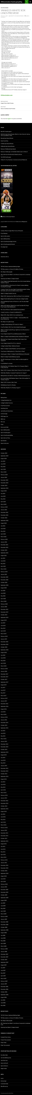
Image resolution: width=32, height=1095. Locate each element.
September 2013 (4, 776)
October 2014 (4, 749)
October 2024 (4, 453)
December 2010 (4, 865)
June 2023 (3, 496)
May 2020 (3, 596)
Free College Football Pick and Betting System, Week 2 (13, 333)
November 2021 (4, 547)
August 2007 (4, 965)
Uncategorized (4, 7)
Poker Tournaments (5, 1045)
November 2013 (4, 771)
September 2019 (4, 617)
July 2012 (3, 814)
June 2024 (3, 464)
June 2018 (3, 657)
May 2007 (3, 973)
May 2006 (3, 1005)
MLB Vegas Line (4, 416)
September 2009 (4, 897)
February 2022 (4, 539)
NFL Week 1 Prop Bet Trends (7, 321)
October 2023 (4, 485)
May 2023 (3, 499)
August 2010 (4, 876)
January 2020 (4, 606)
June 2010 (3, 878)
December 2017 (4, 674)
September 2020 (4, 585)
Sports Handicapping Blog (7, 435)
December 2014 (4, 744)
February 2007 (4, 981)
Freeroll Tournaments (6, 1039)
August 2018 (4, 652)
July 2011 (3, 846)
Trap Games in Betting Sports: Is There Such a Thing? (13, 351)
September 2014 (4, 752)
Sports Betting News (5, 238)
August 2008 (4, 932)
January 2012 (4, 830)
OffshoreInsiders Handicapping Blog (11, 2)
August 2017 (4, 684)
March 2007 (3, 978)
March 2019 (3, 633)
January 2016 (4, 719)
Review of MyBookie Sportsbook (8, 149)
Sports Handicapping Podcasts (8, 244)
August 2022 (4, 523)
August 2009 (4, 900)
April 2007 (3, 975)
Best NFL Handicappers (6, 131)
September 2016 (4, 706)
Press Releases (4, 233)
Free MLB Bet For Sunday (6, 363)
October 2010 (4, 870)
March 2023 (3, 504)
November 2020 (4, 579)
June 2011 (3, 849)
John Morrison (4, 1060)
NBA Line (3, 419)
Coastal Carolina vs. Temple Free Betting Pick (11, 312)
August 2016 (4, 709)
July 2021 (3, 558)
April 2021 (3, 566)
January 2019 (4, 639)
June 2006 (3, 1002)
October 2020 (4, 582)
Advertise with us (5, 256)
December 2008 (4, 922)
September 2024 (4, 455)
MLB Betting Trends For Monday (8, 385)
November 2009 (4, 892)
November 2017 (4, 676)
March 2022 (3, 536)
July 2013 (3, 781)
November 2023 (4, 482)
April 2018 (3, 663)
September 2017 (4, 682)
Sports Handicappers (5, 432)
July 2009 (3, 903)
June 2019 (3, 625)
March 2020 (3, 601)
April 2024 (3, 469)
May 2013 (3, 787)
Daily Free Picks (4, 141)
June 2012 (3, 816)
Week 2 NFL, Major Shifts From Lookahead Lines (12, 315)
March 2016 (3, 714)
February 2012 (4, 827)
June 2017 (3, 690)
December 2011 (4, 833)
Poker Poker (3, 1042)
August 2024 (4, 458)
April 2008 (3, 943)
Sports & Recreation (5, 236)
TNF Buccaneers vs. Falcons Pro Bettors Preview (12, 269)
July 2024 (3, 461)
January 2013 (4, 798)
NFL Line (3, 421)
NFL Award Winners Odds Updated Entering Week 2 (13, 309)
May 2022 (3, 531)
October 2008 (4, 927)
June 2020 (3, 593)
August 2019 (4, 620)
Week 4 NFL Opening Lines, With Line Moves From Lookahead (15, 296)
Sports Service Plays (5, 438)
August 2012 (4, 811)
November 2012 (4, 803)
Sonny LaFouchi (4, 1063)
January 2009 (4, 919)
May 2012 (3, 819)
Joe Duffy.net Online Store (7, 411)
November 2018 (4, 644)
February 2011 (4, 860)
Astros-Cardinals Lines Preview (8, 107)
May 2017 (3, 693)
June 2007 (3, 970)
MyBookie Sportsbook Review (8, 146)
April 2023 (3, 501)
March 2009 (3, 913)
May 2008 (3, 940)
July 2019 (3, 622)
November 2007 (4, 957)
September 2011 (4, 841)
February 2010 (4, 884)
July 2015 (3, 730)
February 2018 (4, 668)
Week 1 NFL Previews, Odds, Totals (9, 382)
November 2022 (4, 515)
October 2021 (4, 550)
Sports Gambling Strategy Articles (8, 241)
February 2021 (4, 571)
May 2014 (3, 763)
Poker (2, 424)
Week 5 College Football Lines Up (8, 293)
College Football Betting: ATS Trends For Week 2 (12, 324)
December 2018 (4, 641)
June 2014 (3, 760)
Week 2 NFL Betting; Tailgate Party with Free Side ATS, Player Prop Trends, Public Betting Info (15, 306)
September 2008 (4, 930)
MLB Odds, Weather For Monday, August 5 (10, 387)
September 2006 (4, 994)
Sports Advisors (4, 1065)
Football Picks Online (6, 1037)
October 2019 (4, 614)
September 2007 (4, 962)
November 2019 (4, 612)
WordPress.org (4, 1086)
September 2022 (4, 520)
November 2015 (4, 722)
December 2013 (4, 768)
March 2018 (3, 666)
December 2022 (4, 512)
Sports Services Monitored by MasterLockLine (11, 154)
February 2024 (4, 474)
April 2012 (3, 822)
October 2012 (4, 806)
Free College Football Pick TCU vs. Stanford (11, 343)
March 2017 (3, 695)
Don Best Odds (4, 1055)
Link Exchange (4, 413)
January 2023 (4, 509)
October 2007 (4, 959)
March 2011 (3, 857)
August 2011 (4, 843)
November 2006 (4, 989)
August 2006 (4, 997)
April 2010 (3, 881)
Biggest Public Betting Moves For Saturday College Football (14, 298)
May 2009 (3, 908)
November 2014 (4, 746)
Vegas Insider (4, 1068)
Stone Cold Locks (5, 443)
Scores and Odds (4, 427)
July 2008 (3, 935)
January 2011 (4, 862)
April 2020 (3, 598)
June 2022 (3, 528)
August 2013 (4, 779)
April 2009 (3, 911)
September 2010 (4, 873)
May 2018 (3, 660)
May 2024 (3, 466)
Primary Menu (30, 2)
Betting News (4, 397)
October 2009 (4, 895)
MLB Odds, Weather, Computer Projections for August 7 (14, 373)
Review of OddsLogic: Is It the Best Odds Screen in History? (14, 151)
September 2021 (4, 552)
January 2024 (4, 477)
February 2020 (4, 604)
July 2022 (3, 525)
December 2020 (4, 577)
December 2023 (4, 480)
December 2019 (4, 609)
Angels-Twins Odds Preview (7, 102)
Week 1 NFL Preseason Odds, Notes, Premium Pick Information (15, 370)
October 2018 (4, 647)
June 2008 (3, 938)
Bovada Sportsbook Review (7, 138)
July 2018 (3, 655)
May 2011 (3, 851)
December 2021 (4, 544)
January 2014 (4, 765)
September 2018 (4, 649)
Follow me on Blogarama (21, 221)
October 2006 (4, 992)
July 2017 (3, 687)
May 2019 (3, 628)
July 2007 (3, 967)
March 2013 (3, 792)
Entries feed (3, 1081)
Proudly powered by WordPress (7, 1093)
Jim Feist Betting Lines (6, 1057)
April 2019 (3, 631)
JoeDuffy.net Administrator (17, 15)
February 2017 (4, 698)
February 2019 (4, 636)
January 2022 (4, 542)
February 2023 (4, 507)
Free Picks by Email (5, 405)
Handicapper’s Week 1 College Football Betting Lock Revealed (15, 354)
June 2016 (3, 711)
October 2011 (4, 838)
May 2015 (3, 736)
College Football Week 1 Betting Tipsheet (10, 346)
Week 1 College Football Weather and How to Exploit (13, 348)
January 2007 (4, 983)
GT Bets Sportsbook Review (7, 143)
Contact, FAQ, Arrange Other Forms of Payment (12, 230)
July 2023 (3, 493)
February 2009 (4, 916)
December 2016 (4, 703)
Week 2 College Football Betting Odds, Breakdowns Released (15, 336)
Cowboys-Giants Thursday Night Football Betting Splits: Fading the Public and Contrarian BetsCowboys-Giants (15, 290)
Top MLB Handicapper (6, 157)
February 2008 (4, 948)
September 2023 (4, 488)
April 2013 (3, 789)
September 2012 (4, 808)
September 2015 (4, 728)
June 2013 (3, 784)
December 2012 (4, 800)
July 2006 (3, 1000)
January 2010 (4, 886)
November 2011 (4, 835)
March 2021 (3, 569)
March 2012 (3, 825)
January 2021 (4, 574)
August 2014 (4, 754)
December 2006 (4, 986)
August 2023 (4, 490)
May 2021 (3, 563)
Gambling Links (4, 408)
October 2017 (4, 679)
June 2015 (3, 733)
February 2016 (4, 717)
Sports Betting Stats (5, 429)
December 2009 (4, 889)
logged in (9, 118)
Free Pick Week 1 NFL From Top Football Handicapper (13, 327)
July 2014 (3, 757)
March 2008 (3, 946)
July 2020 (3, 590)
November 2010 (4, 868)
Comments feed (4, 1083)
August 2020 (4, 587)
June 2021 (3, 560)
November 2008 (4, 924)
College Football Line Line (7, 403)
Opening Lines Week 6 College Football (10, 278)
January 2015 (4, 741)
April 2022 (3, 534)
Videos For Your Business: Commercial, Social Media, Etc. (14, 159)
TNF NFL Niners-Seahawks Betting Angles (10, 266)
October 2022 (4, 517)
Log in (2, 1078)
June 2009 (3, 905)
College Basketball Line (6, 400)
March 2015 (3, 738)
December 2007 (4, 954)
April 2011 (3, 854)
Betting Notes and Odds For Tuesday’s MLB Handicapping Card (15, 375)
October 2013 (4, 773)
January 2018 (4, 671)
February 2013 (4, 795)
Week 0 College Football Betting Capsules (10, 356)
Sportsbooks (3, 440)
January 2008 (4, 951)
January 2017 (4, 701)
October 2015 (4, 725)
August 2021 (4, 555)
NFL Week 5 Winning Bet (6, 271)
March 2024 (3, 472)
